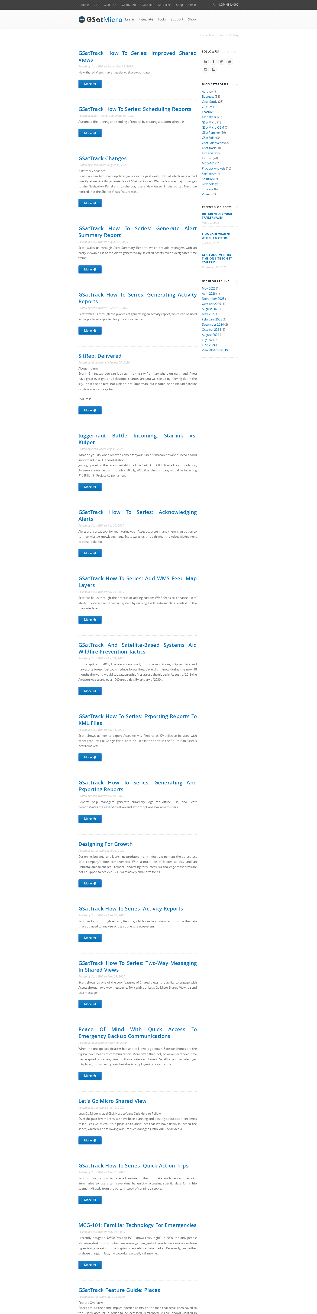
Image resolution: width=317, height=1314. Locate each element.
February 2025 (212, 319)
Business (208, 97)
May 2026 (208, 288)
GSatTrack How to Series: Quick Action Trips (133, 1165)
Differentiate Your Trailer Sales (217, 215)
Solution (208, 179)
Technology (210, 184)
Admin (192, 5)
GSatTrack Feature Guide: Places (119, 1290)
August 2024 (210, 335)
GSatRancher (211, 133)
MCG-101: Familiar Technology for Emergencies (137, 1225)
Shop (179, 5)
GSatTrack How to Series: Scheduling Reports (135, 109)
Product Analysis (213, 168)
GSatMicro (129, 5)
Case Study (209, 102)
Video (206, 194)
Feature (207, 112)
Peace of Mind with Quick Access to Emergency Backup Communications (137, 1032)
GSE (96, 5)
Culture (207, 107)
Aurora (207, 91)
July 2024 (208, 340)
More (88, 84)
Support (177, 19)
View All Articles (212, 350)
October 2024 (211, 330)
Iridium (207, 158)
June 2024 (208, 345)
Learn (129, 19)
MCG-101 (208, 163)
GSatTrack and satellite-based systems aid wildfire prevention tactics (137, 648)
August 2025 (210, 309)
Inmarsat (208, 153)
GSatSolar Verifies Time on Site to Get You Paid (217, 258)
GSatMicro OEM (213, 128)
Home (85, 5)
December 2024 (213, 325)
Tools (162, 19)
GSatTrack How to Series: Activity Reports (130, 908)
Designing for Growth (105, 843)
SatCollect (164, 5)
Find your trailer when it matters (216, 236)
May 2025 (208, 314)
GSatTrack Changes (102, 158)
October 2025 (211, 304)
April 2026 (209, 294)
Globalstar (209, 117)
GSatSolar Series (213, 143)
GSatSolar (147, 5)
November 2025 (213, 299)
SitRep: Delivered (100, 355)
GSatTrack (110, 5)
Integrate (146, 19)
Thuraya (207, 189)
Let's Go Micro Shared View (112, 1100)
